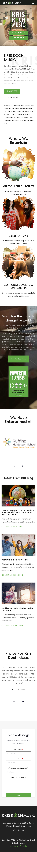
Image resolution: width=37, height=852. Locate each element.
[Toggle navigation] (29, 3)
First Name (18, 749)
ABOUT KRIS (18, 38)
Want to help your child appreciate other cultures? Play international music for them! (18, 512)
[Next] (22, 466)
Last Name (18, 759)
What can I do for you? (18, 777)
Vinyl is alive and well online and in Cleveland (17, 609)
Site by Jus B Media (18, 846)
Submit (18, 795)
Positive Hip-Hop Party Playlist (15, 560)
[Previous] (15, 466)
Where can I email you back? (18, 768)
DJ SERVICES (18, 33)
